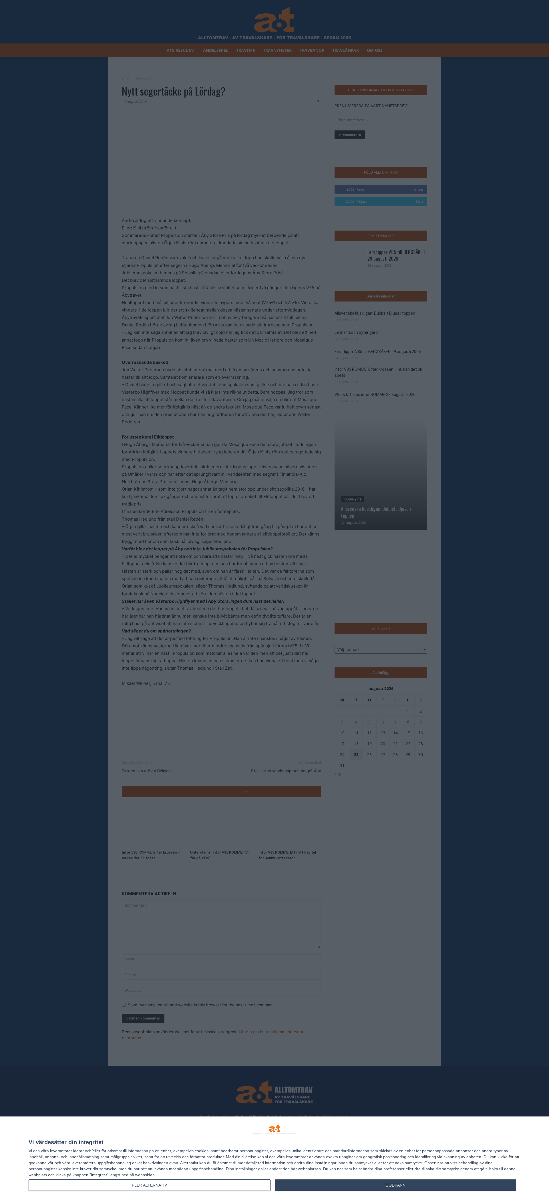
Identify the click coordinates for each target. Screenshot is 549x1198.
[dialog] (274, 1157)
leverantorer (61, 1151)
